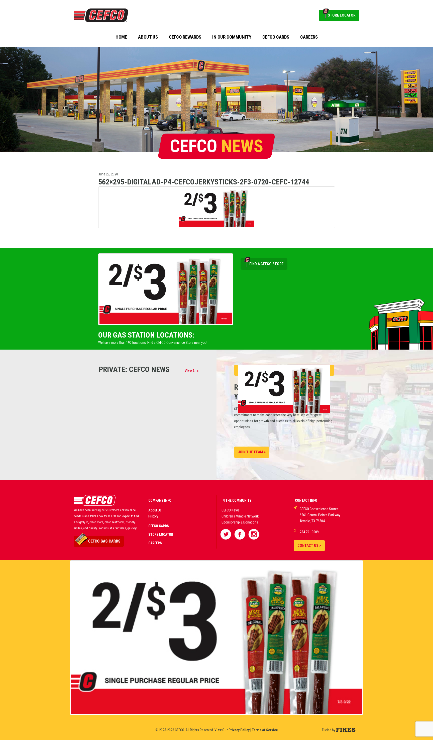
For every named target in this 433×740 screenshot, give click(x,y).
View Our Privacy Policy (232, 730)
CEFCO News (231, 510)
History (153, 516)
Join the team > (252, 452)
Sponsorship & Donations (240, 522)
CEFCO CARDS (158, 526)
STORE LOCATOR (342, 15)
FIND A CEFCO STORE (266, 264)
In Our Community (231, 37)
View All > (192, 371)
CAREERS (155, 543)
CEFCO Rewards (185, 37)
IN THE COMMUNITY (237, 500)
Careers (309, 37)
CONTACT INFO (306, 500)
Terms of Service (265, 730)
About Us (148, 37)
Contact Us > (309, 545)
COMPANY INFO (159, 500)
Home (121, 37)
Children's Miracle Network (240, 516)
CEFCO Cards (275, 37)
